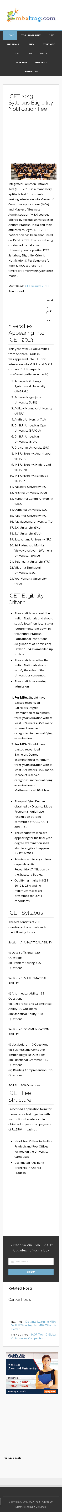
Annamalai (13, 44)
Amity (43, 53)
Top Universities (31, 35)
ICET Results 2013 (36, 286)
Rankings (21, 62)
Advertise (41, 62)
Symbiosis (49, 44)
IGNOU (31, 44)
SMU (17, 53)
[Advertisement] (31, 139)
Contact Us (31, 71)
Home (10, 35)
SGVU (52, 35)
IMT (30, 53)
